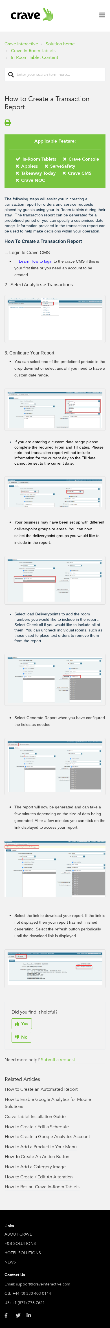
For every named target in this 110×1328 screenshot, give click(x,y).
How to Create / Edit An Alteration (39, 1177)
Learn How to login (35, 261)
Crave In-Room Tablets (33, 51)
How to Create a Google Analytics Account (47, 1137)
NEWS (10, 1262)
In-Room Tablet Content (34, 57)
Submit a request (58, 1060)
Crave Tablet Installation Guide (35, 1117)
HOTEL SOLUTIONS (23, 1253)
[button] (102, 16)
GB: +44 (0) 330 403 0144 (28, 1293)
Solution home (60, 44)
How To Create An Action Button (37, 1157)
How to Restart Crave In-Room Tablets (42, 1187)
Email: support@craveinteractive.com (37, 1284)
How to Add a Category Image (35, 1167)
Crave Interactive (21, 44)
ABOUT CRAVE (18, 1234)
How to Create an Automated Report (41, 1089)
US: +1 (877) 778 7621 (25, 1302)
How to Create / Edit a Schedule (37, 1127)
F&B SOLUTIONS (20, 1243)
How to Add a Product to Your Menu (41, 1147)
